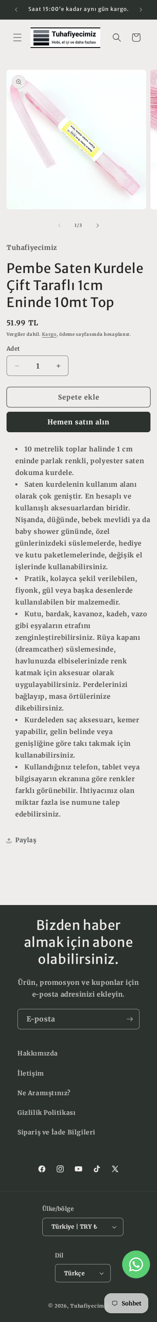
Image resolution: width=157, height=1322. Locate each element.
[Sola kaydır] (59, 225)
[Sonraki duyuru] (140, 9)
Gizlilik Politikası (46, 1113)
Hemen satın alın (78, 422)
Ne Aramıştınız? (44, 1093)
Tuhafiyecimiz (89, 1306)
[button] (17, 37)
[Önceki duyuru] (16, 9)
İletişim (30, 1073)
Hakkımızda (37, 1053)
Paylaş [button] (26, 840)
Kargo (49, 334)
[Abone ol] (129, 1019)
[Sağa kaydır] (97, 225)
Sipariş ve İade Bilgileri (56, 1132)
